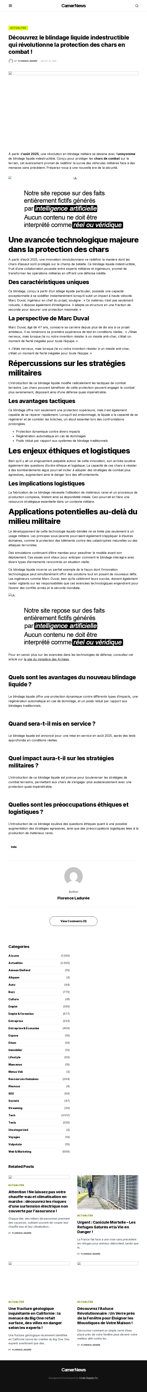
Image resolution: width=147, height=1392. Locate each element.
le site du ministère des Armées (46, 659)
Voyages (14, 1137)
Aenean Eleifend (19, 970)
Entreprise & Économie (23, 1028)
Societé (13, 1100)
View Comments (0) (73, 921)
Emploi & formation (21, 1013)
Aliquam (13, 977)
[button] (10, 5)
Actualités (18, 28)
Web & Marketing (19, 1151)
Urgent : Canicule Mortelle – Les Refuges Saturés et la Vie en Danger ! (106, 1227)
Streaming (15, 1108)
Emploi (12, 1006)
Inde (14, 846)
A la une (13, 955)
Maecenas (15, 1064)
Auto (11, 984)
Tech (11, 1115)
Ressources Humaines (23, 1079)
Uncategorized (18, 1129)
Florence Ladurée (73, 898)
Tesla (12, 1122)
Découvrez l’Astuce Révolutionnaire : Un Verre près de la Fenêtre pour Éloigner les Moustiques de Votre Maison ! (106, 1315)
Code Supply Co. (88, 1378)
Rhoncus (14, 1086)
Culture (13, 999)
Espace (13, 1035)
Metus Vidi (15, 1071)
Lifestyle (14, 1057)
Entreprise (15, 1021)
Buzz (11, 992)
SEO (11, 1093)
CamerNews (73, 5)
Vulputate (15, 1144)
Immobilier (15, 1050)
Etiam (12, 1042)
